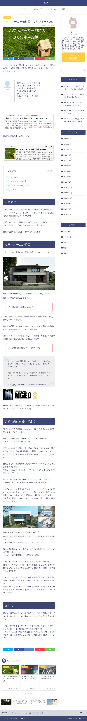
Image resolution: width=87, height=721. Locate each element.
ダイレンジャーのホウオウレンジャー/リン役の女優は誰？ (74, 87)
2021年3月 (67, 171)
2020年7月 (67, 214)
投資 (65, 248)
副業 (65, 242)
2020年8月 (67, 209)
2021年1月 (67, 182)
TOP (24, 9)
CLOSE (50, 170)
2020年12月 (67, 187)
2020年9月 (67, 203)
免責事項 (23, 718)
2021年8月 (67, 155)
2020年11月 (67, 193)
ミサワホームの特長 (18, 181)
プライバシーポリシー (11, 718)
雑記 (63, 9)
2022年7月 (67, 144)
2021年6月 (67, 160)
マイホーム (52, 9)
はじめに (14, 177)
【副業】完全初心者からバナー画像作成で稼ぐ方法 (73, 104)
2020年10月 (67, 198)
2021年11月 (67, 149)
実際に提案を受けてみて (20, 185)
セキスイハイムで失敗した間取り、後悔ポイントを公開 (73, 120)
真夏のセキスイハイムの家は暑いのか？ (73, 112)
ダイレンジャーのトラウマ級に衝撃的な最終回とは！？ (73, 96)
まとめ (13, 189)
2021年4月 (67, 166)
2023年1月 (67, 139)
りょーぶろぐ (43, 3)
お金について (37, 9)
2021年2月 (67, 176)
